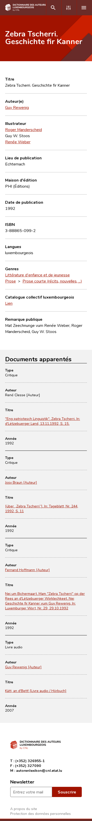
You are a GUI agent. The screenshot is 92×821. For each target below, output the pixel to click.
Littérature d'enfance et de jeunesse (37, 274)
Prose (10, 281)
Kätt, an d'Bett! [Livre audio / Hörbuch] (35, 690)
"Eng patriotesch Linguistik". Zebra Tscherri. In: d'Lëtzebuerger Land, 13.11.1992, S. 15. (42, 421)
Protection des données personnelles (40, 813)
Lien (9, 303)
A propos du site (23, 808)
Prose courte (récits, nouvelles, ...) (52, 281)
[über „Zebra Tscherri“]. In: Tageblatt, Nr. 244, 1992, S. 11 (41, 508)
